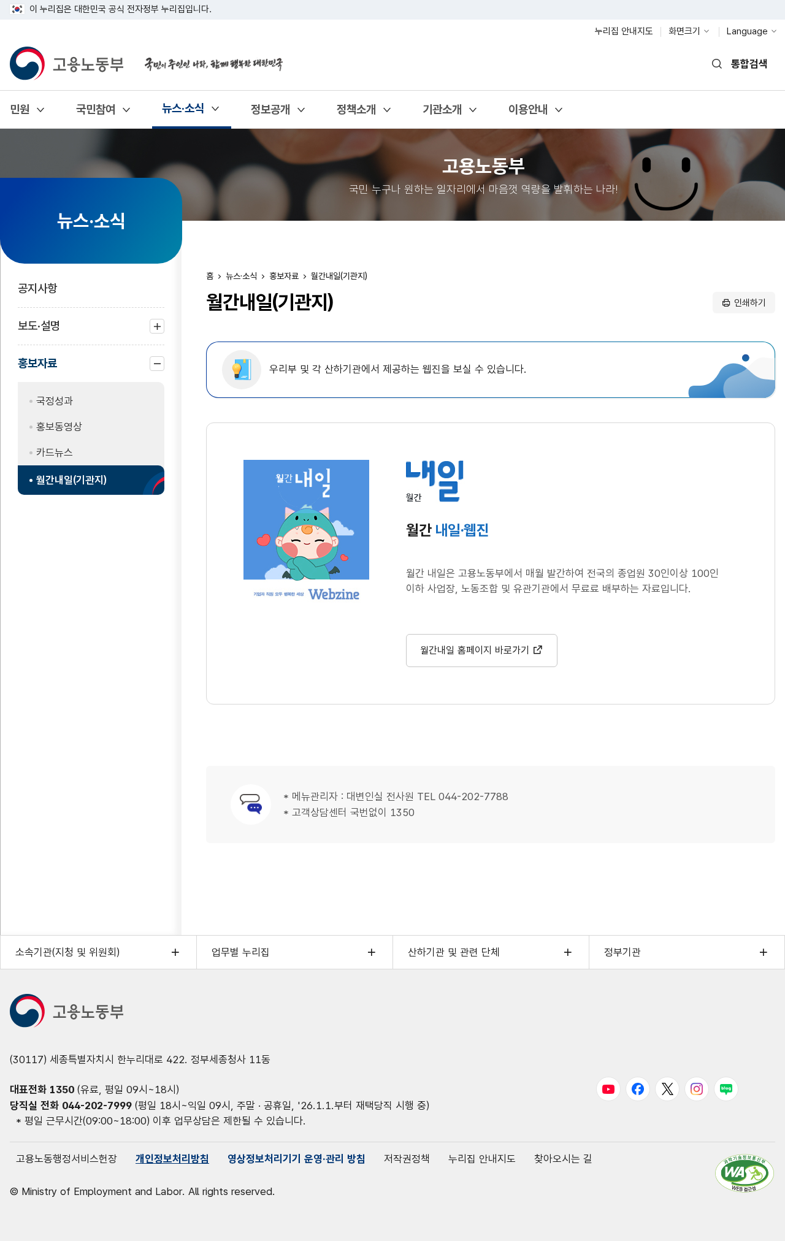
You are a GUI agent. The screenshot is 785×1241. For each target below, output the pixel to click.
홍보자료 (37, 369)
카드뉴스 (54, 452)
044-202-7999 (97, 1105)
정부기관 (622, 952)
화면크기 (684, 31)
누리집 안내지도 (624, 31)
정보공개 (270, 113)
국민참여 (95, 113)
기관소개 (442, 113)
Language (747, 31)
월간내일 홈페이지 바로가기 (474, 650)
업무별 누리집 (241, 952)
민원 (19, 113)
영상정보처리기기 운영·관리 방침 (297, 1159)
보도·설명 (39, 332)
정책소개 (356, 113)
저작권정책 (407, 1159)
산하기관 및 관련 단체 (454, 952)
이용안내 (528, 113)
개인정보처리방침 (172, 1159)
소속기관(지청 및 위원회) (67, 952)
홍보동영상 (59, 427)
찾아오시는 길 (563, 1159)
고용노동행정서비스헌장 (66, 1159)
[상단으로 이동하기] (751, 1219)
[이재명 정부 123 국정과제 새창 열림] (206, 57)
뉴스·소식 (182, 112)
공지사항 (37, 288)
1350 (62, 1089)
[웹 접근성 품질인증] (744, 1173)
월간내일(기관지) (71, 480)
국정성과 (54, 401)
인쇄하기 (750, 302)
